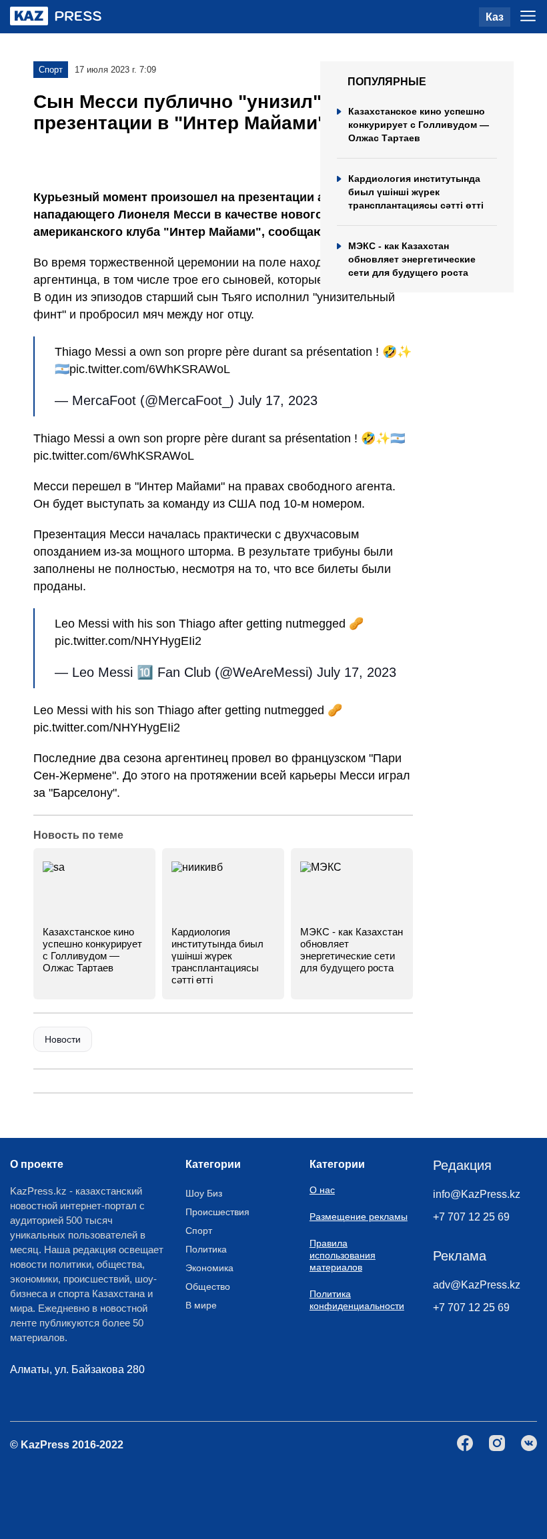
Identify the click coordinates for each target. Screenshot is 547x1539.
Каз (495, 17)
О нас (322, 1190)
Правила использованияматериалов (343, 1255)
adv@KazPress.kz (476, 1284)
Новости (63, 1039)
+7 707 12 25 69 (471, 1217)
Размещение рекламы (359, 1216)
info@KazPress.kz (476, 1194)
